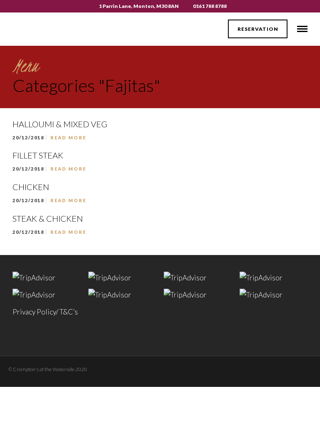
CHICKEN (30, 187)
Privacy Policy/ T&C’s (45, 311)
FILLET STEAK (37, 155)
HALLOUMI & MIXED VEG (59, 124)
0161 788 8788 (210, 6)
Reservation (258, 29)
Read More (68, 137)
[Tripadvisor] (272, 368)
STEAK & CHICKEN (47, 218)
